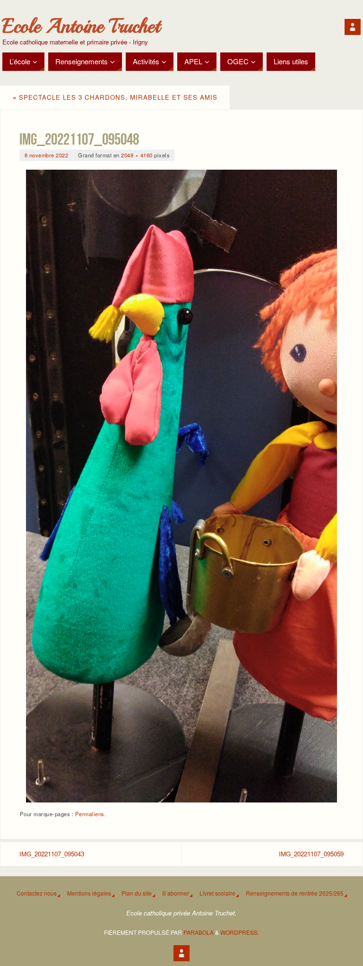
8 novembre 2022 (47, 155)
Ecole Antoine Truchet (81, 26)
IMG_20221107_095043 (51, 853)
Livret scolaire (217, 893)
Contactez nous (37, 893)
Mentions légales (89, 893)
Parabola (198, 932)
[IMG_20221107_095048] (181, 486)
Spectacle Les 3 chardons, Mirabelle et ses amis (115, 97)
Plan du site (136, 893)
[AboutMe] (353, 27)
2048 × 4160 (137, 155)
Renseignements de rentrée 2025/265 (295, 893)
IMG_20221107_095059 (311, 853)
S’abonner (175, 893)
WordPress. (239, 932)
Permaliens (89, 814)
